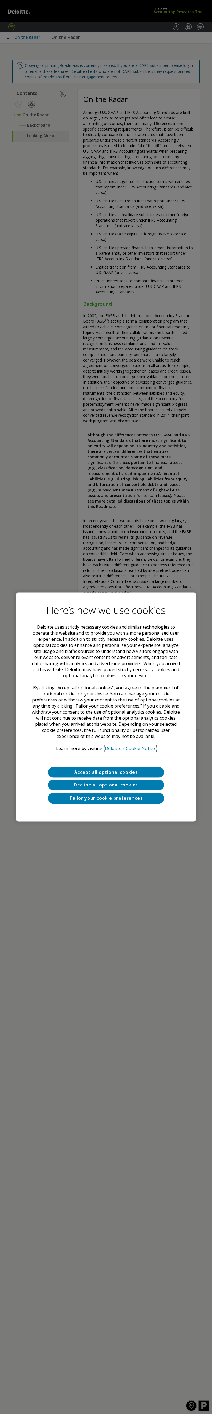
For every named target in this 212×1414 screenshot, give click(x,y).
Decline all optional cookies (106, 785)
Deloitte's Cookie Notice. (130, 748)
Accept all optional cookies (106, 772)
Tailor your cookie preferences (105, 798)
